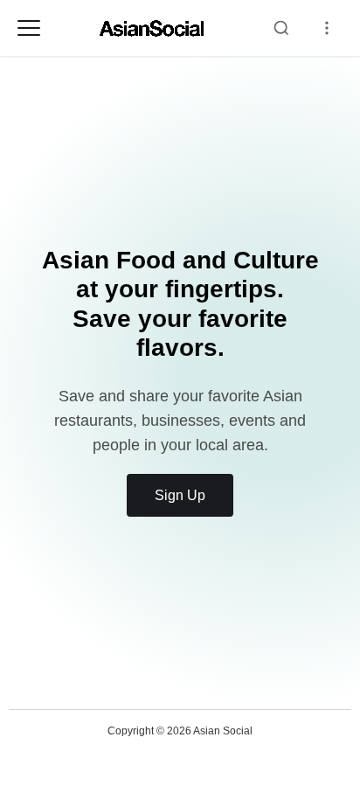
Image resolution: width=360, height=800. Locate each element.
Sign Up (180, 495)
